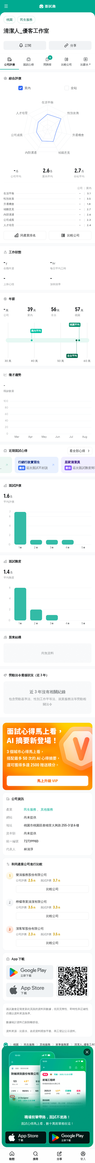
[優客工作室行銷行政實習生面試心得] (35, 465)
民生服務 (30, 809)
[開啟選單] (6, 6)
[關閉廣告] (87, 1052)
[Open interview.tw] (6, 1044)
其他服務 (47, 809)
